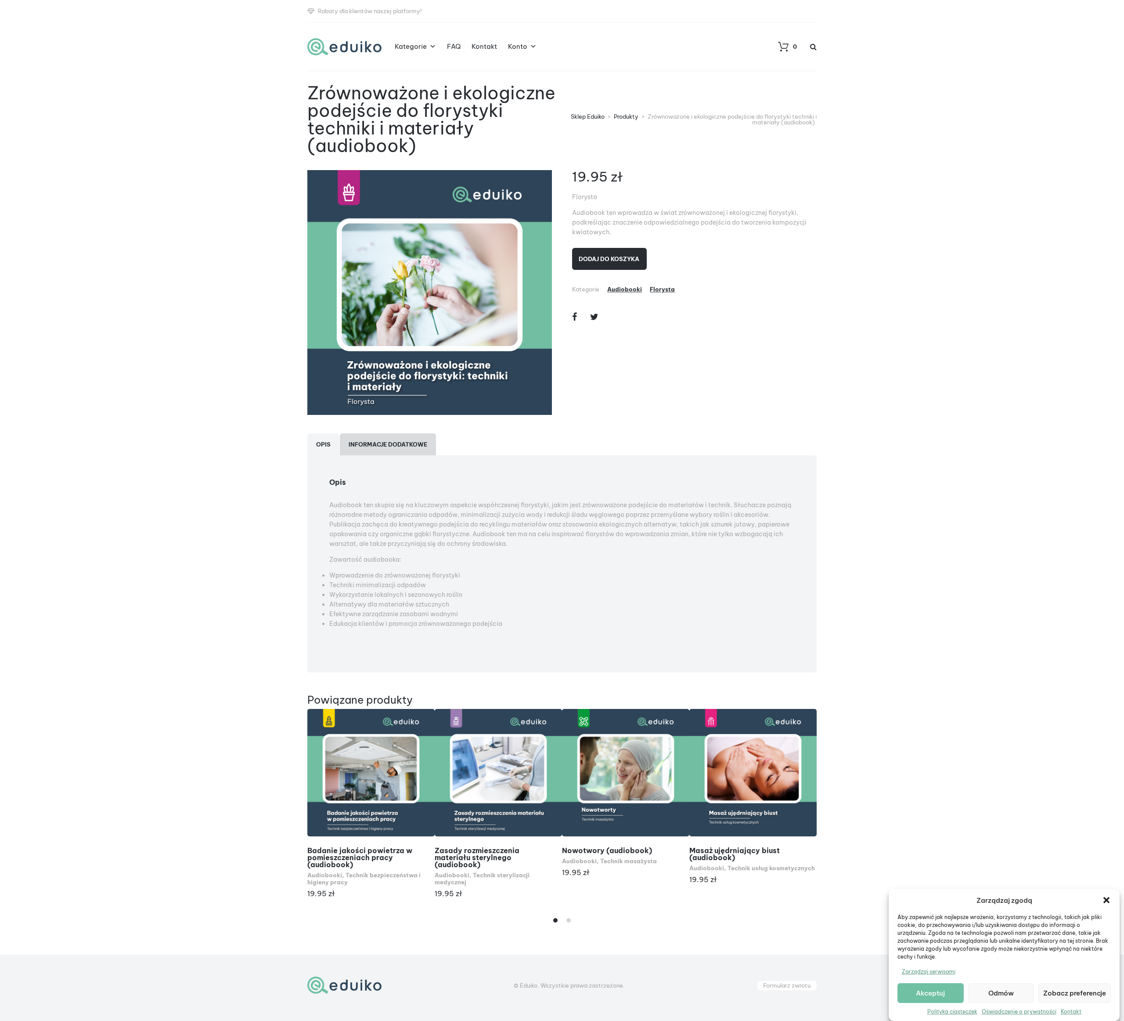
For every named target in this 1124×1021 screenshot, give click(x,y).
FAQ (454, 46)
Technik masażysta (628, 861)
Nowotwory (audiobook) (607, 850)
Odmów (1001, 993)
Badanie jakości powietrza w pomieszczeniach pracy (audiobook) (359, 857)
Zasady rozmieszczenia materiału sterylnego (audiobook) (477, 857)
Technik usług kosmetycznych (771, 868)
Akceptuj (930, 993)
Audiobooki (624, 289)
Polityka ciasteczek (952, 1011)
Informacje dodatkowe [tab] (388, 444)
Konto (517, 46)
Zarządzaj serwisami (928, 971)
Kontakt (1071, 1011)
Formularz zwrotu (787, 985)
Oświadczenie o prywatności (1019, 1011)
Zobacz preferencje (1074, 993)
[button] (1106, 900)
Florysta (662, 289)
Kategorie (411, 46)
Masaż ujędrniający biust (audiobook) (734, 854)
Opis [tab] (323, 444)
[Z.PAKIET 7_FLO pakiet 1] (429, 292)
